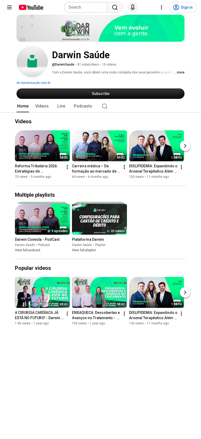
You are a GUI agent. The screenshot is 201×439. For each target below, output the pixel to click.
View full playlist (84, 250)
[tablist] (100, 106)
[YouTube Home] (31, 7)
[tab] (22, 106)
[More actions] (67, 167)
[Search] (115, 7)
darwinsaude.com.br (35, 83)
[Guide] (9, 7)
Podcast (44, 245)
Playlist (100, 245)
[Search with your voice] (132, 7)
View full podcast (27, 250)
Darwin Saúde (25, 245)
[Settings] (161, 7)
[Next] (185, 146)
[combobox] (87, 7)
